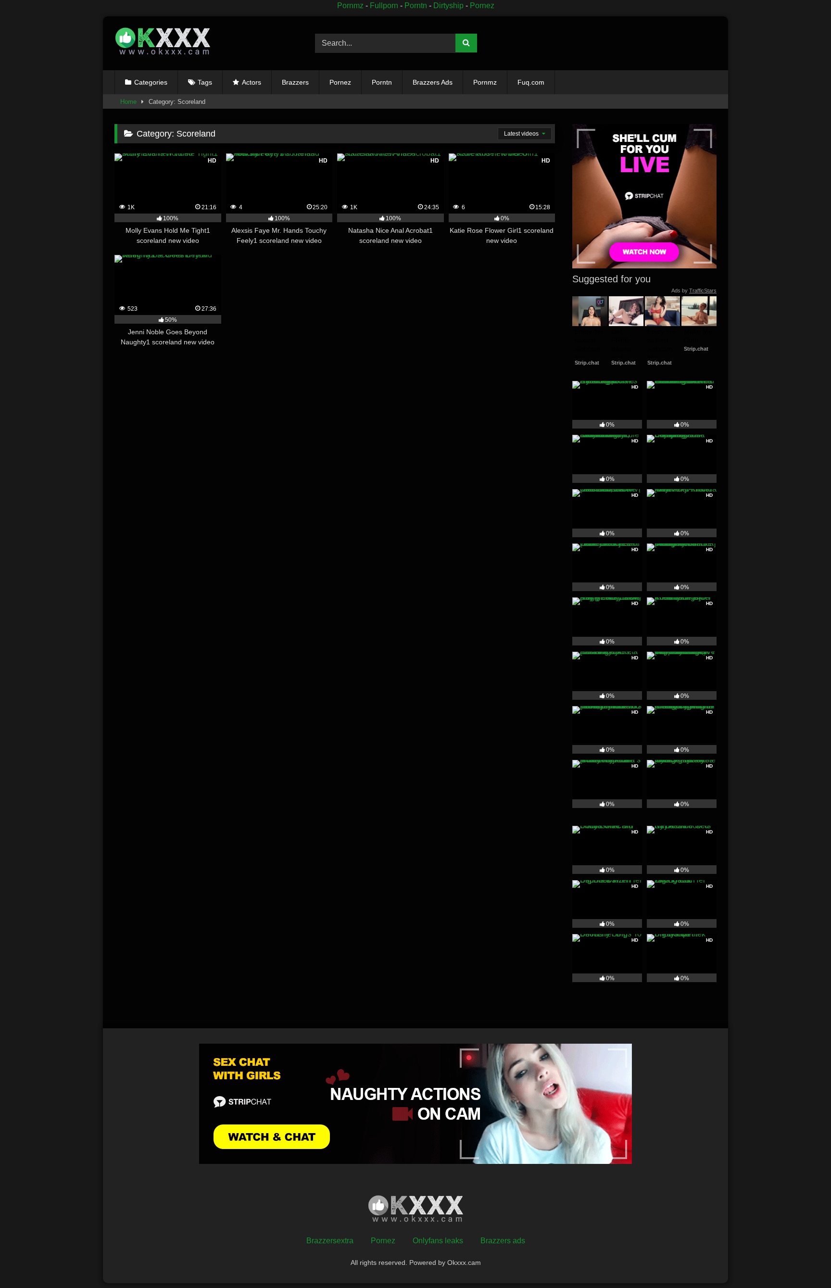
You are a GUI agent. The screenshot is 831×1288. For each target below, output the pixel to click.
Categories (150, 82)
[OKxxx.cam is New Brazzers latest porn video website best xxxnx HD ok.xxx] (162, 43)
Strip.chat (587, 363)
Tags (205, 82)
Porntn (415, 5)
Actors (251, 82)
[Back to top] (801, 1259)
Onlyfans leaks (438, 1241)
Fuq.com (530, 82)
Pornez (482, 5)
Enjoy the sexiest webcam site (590, 345)
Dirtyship (448, 5)
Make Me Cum (699, 336)
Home (128, 101)
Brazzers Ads (433, 82)
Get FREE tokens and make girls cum (625, 353)
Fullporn (384, 5)
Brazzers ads (502, 1241)
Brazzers (295, 82)
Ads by (694, 290)
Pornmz (350, 5)
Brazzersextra (329, 1241)
